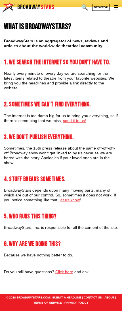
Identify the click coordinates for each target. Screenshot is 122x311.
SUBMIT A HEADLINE (66, 297)
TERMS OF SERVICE (47, 302)
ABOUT (109, 297)
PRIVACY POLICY (76, 302)
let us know (70, 200)
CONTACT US (93, 297)
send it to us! (74, 120)
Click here (64, 271)
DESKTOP (101, 7)
